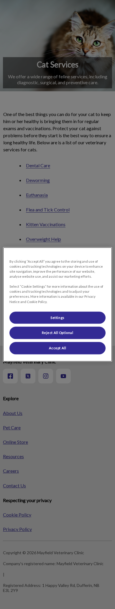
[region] (57, 304)
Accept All (57, 348)
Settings (57, 318)
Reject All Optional (57, 333)
